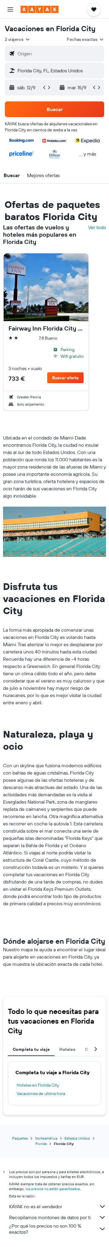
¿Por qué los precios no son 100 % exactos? (45, 1229)
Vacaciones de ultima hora (41, 1093)
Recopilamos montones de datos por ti (50, 1217)
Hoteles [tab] (67, 1049)
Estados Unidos (77, 1138)
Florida (41, 1143)
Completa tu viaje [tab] (31, 1049)
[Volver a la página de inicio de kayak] (39, 9)
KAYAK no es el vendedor (35, 1206)
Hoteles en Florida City (38, 1085)
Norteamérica (46, 1138)
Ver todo (97, 227)
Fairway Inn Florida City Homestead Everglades (46, 328)
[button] (10, 9)
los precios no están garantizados (52, 1188)
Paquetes (20, 1138)
